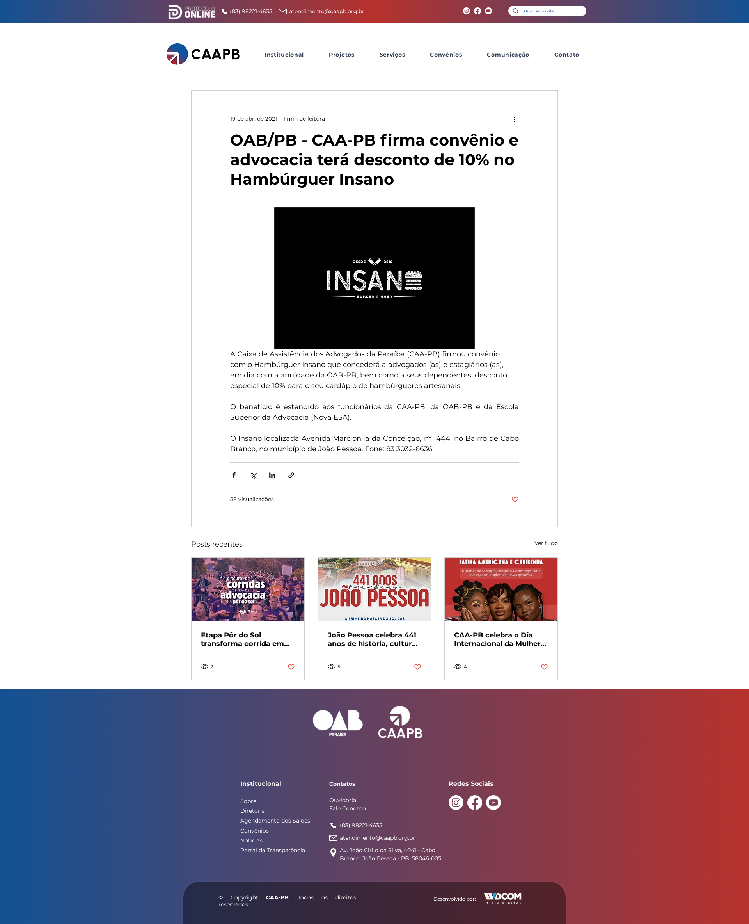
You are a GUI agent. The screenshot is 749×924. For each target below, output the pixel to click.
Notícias (251, 840)
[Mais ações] (514, 118)
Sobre (248, 801)
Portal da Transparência (272, 850)
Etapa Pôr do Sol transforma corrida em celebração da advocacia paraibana (246, 639)
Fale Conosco (347, 808)
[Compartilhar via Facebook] (234, 475)
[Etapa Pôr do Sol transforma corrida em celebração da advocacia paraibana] (248, 589)
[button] (284, 54)
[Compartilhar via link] (291, 475)
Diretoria (252, 810)
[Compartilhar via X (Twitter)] (253, 475)
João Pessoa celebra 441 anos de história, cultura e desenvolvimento (372, 639)
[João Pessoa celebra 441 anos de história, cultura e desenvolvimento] (374, 589)
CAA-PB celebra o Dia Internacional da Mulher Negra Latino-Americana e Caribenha (499, 639)
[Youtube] (488, 10)
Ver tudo (546, 543)
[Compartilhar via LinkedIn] (272, 475)
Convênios (254, 830)
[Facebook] (477, 10)
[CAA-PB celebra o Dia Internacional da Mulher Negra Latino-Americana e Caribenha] (501, 589)
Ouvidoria (342, 800)
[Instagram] (466, 10)
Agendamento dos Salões (275, 820)
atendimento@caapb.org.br (326, 11)
